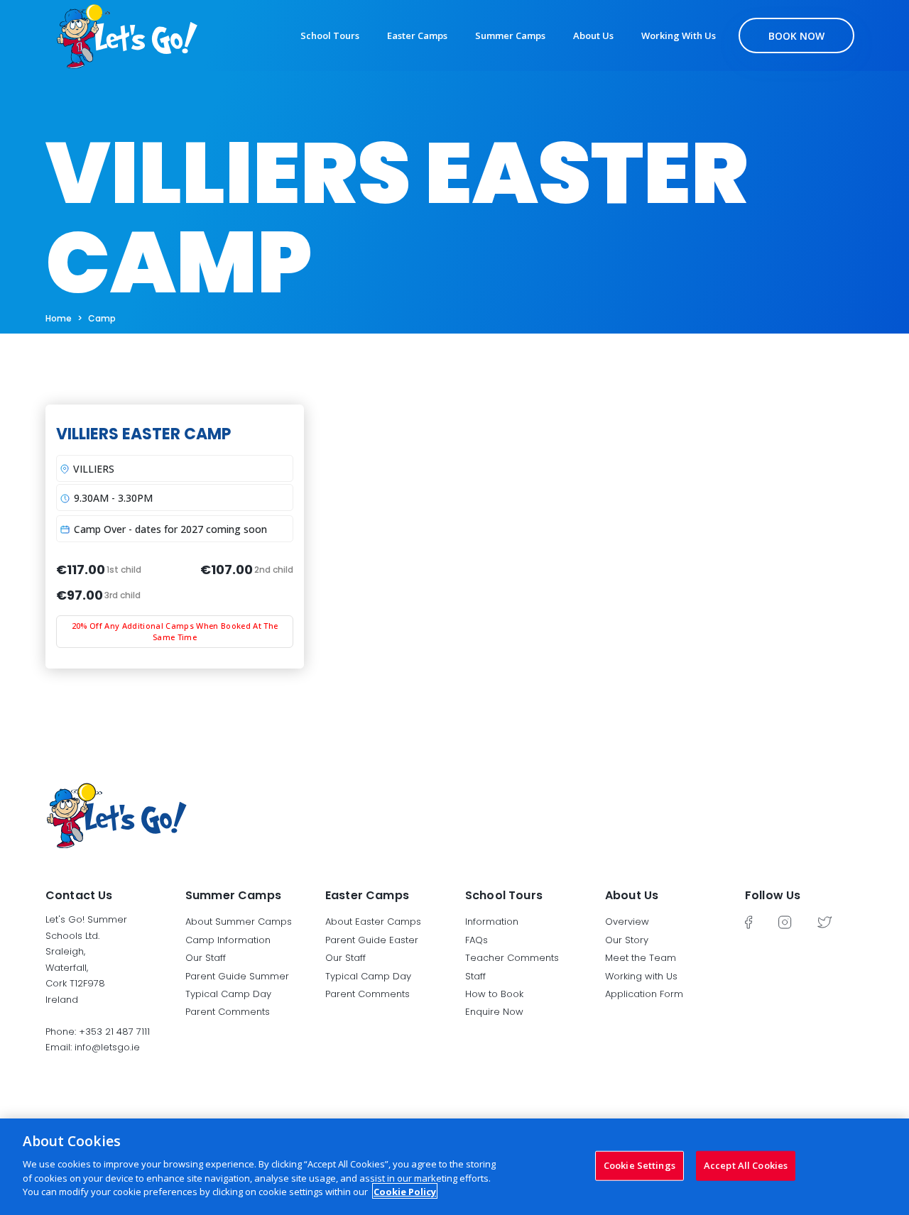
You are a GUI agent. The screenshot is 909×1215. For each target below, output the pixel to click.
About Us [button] (631, 895)
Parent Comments (227, 1011)
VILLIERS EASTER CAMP (143, 434)
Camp (102, 318)
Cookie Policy (405, 1190)
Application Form (644, 994)
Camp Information (228, 940)
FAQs (476, 940)
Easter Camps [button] (367, 895)
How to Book (494, 994)
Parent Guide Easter (371, 940)
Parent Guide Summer (237, 976)
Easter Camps (417, 35)
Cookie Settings (639, 1164)
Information (491, 921)
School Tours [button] (504, 895)
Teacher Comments (512, 957)
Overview (627, 921)
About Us (593, 35)
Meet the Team (640, 957)
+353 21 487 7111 (114, 1031)
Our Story (626, 940)
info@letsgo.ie (107, 1047)
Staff (475, 976)
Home (58, 318)
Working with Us (678, 35)
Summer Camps (510, 35)
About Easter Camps (373, 921)
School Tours (329, 35)
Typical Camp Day (228, 994)
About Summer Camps (238, 921)
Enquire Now (494, 1011)
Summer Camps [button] (233, 895)
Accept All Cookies (746, 1164)
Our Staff (205, 957)
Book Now (796, 36)
